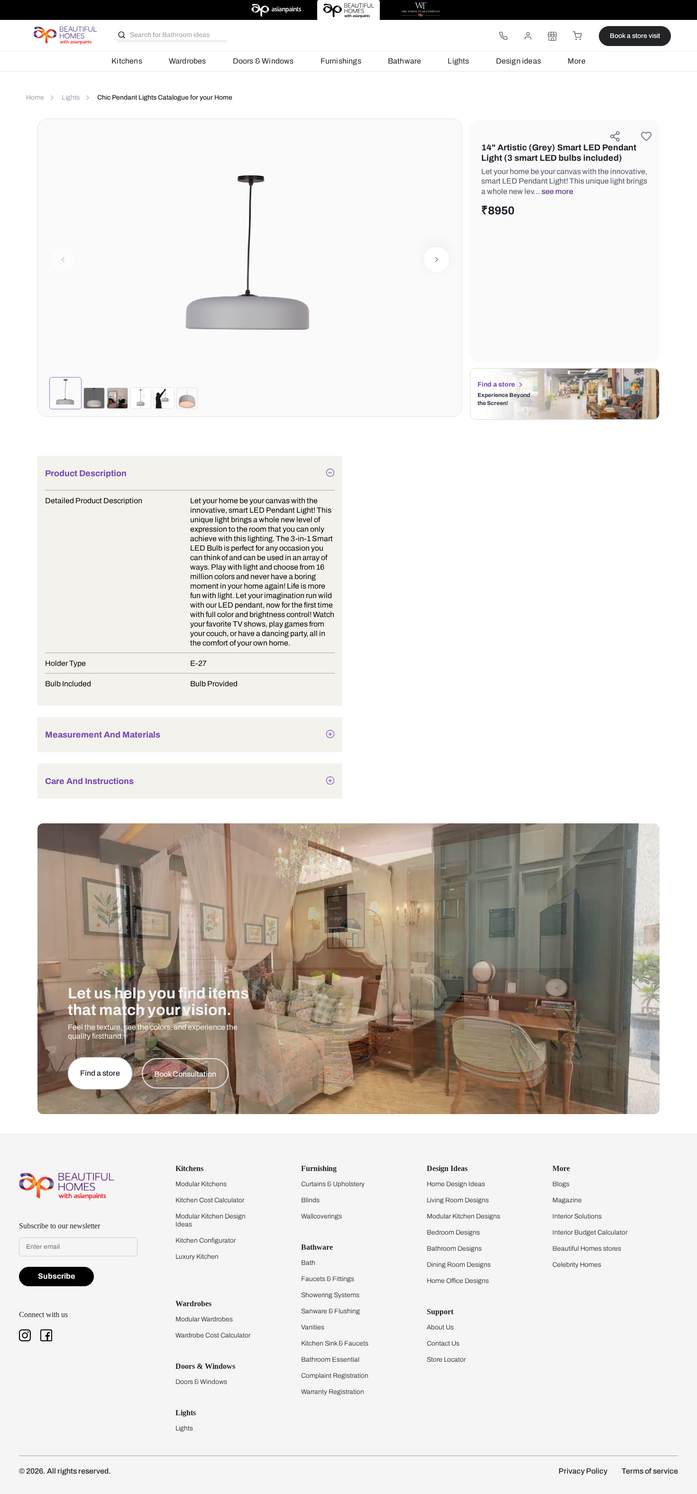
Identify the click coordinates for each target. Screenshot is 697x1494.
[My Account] (527, 36)
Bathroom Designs (454, 1248)
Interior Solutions (577, 1216)
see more (557, 191)
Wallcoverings (321, 1216)
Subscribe (56, 1276)
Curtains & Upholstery (333, 1184)
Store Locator (446, 1359)
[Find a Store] (552, 36)
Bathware (405, 61)
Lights (458, 61)
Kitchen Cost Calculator (209, 1200)
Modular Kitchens (201, 1184)
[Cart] (577, 36)
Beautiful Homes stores (586, 1248)
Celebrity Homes (576, 1264)
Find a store (496, 384)
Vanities (312, 1327)
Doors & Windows (263, 61)
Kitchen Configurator (205, 1240)
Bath (308, 1262)
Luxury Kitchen (197, 1256)
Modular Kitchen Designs (463, 1216)
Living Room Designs (458, 1200)
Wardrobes (187, 61)
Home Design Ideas (456, 1184)
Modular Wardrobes (204, 1319)
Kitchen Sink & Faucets (334, 1343)
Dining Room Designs (459, 1264)
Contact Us (443, 1343)
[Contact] (503, 36)
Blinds (310, 1200)
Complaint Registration (334, 1375)
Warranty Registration (332, 1391)
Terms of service (650, 1471)
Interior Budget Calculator (589, 1232)
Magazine (567, 1200)
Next (437, 259)
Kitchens (126, 61)
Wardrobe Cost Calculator (212, 1335)
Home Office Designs (458, 1280)
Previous (63, 259)
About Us (440, 1327)
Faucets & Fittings (327, 1278)
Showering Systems (330, 1295)
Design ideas (518, 61)
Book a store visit (635, 35)
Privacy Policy (583, 1471)
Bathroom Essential (330, 1359)
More (577, 61)
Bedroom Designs (453, 1232)
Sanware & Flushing (330, 1311)
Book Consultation (185, 1074)
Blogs (560, 1184)
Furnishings (341, 61)
